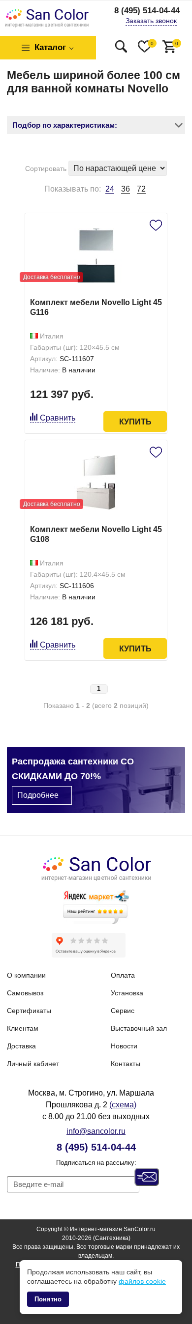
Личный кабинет (33, 1064)
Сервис (122, 1010)
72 (141, 189)
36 (125, 189)
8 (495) (147, 10)
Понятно (48, 1299)
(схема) (122, 1104)
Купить (135, 422)
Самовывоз (25, 993)
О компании (26, 975)
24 (109, 189)
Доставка (21, 1046)
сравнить (57, 418)
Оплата (123, 975)
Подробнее (38, 795)
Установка (127, 993)
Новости (124, 1046)
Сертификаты (29, 1010)
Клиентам (22, 1028)
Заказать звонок (151, 21)
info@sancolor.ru (96, 1131)
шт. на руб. (176, 43)
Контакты (125, 1064)
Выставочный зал (139, 1028)
